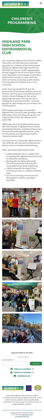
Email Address (8, 359)
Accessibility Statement (22, 416)
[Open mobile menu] (40, 4)
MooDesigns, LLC (28, 414)
